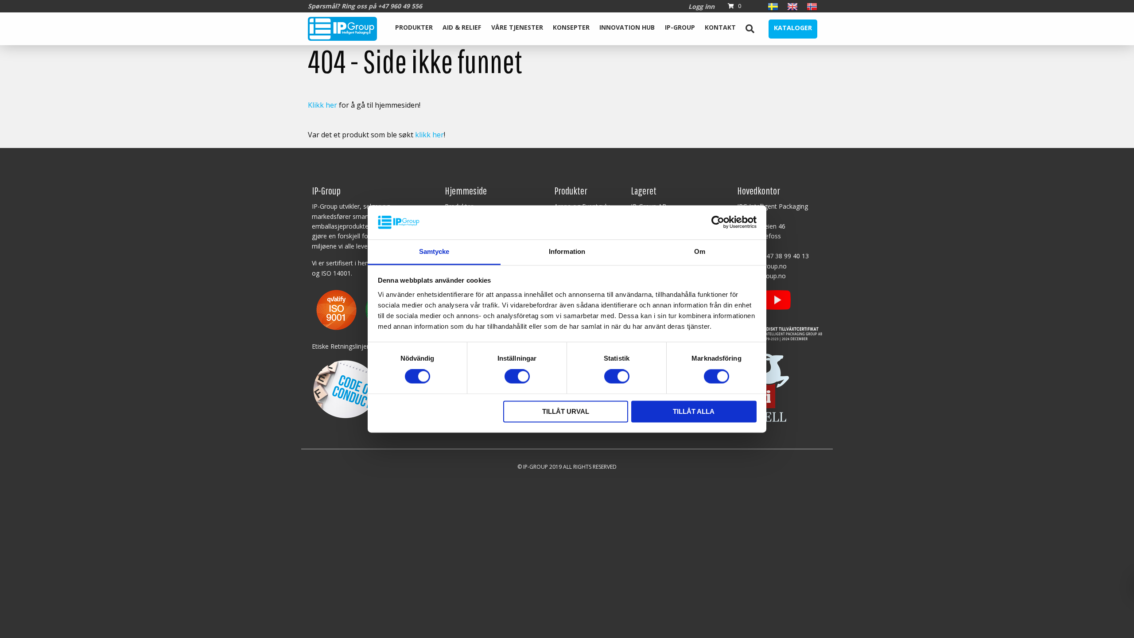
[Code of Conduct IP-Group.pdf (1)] (345, 388)
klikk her (429, 135)
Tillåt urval (565, 411)
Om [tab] (699, 251)
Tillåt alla (694, 411)
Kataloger (793, 27)
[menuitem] (414, 28)
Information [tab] (567, 251)
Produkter (414, 27)
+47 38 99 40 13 (785, 256)
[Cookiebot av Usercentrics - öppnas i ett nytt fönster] (718, 222)
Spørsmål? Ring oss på (365, 6)
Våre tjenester (517, 27)
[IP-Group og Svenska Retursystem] (779, 331)
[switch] (517, 377)
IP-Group (680, 27)
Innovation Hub (627, 27)
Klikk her (322, 105)
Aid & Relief (462, 27)
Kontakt (720, 27)
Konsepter (571, 27)
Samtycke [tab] (434, 251)
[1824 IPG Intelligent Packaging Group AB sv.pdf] (361, 309)
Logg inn (701, 6)
